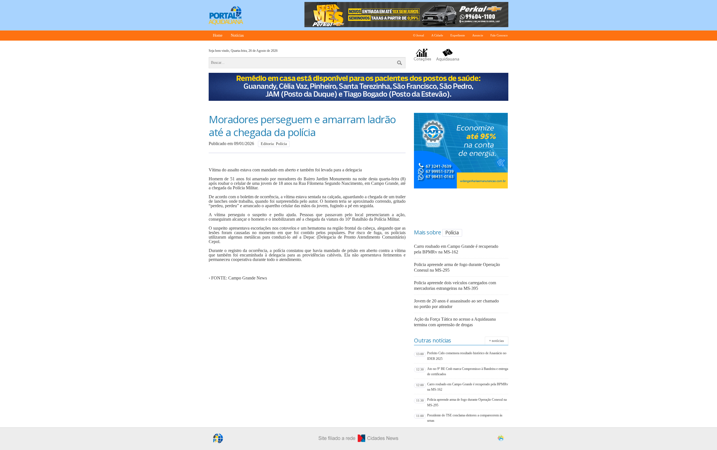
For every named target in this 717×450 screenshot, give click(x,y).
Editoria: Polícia (274, 144)
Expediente (457, 35)
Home (217, 35)
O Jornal (418, 35)
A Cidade (437, 35)
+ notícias (496, 341)
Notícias (237, 35)
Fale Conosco (499, 35)
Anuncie (477, 35)
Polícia (451, 232)
